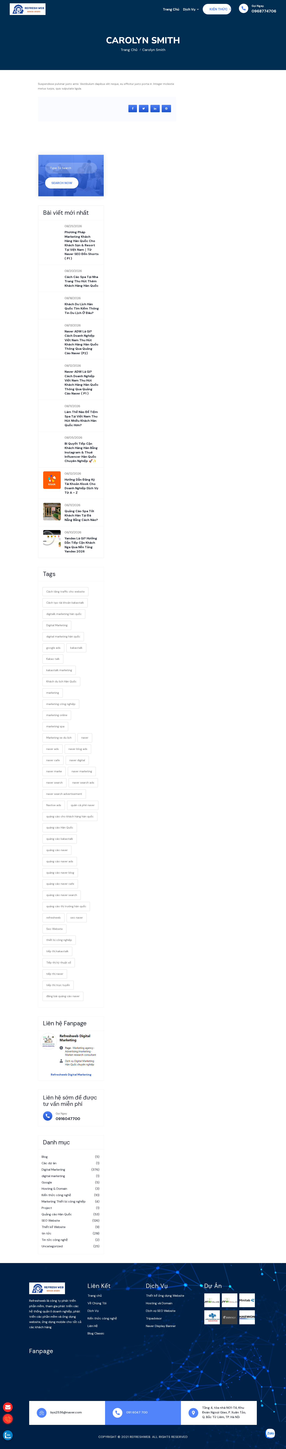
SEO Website (70, 1220)
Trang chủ (129, 49)
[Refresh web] (28, 9)
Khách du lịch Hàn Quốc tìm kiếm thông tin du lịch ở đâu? (82, 308)
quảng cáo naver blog (60, 872)
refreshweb (53, 917)
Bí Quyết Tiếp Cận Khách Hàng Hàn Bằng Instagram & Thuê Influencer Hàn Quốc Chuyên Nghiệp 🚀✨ (81, 452)
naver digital (77, 760)
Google (70, 1182)
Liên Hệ (93, 1326)
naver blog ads (77, 749)
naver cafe (53, 760)
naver (84, 737)
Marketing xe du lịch (59, 737)
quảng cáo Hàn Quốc (59, 827)
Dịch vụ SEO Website (160, 1311)
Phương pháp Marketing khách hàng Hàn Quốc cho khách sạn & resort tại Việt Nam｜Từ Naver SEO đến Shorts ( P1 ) (82, 245)
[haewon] (247, 1317)
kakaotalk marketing (59, 670)
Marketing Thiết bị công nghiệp (70, 1201)
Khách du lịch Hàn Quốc (61, 681)
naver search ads (83, 782)
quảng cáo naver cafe (60, 883)
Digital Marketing (57, 625)
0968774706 (264, 11)
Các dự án (70, 1163)
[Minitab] (247, 1300)
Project (70, 1208)
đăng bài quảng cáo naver (63, 996)
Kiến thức (219, 9)
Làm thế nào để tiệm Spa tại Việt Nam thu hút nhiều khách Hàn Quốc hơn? (81, 418)
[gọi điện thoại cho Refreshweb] (8, 1419)
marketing (52, 692)
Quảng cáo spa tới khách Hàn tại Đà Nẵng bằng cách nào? (81, 515)
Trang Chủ (171, 9)
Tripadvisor (154, 1318)
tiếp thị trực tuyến (58, 985)
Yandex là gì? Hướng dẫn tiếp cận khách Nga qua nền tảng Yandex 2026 (81, 544)
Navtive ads (53, 805)
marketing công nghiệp (60, 704)
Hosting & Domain (70, 1189)
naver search (54, 782)
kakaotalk (76, 648)
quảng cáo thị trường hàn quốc (66, 906)
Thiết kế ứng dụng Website (165, 1296)
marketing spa (55, 726)
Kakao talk (53, 659)
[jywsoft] (212, 1300)
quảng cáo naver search (61, 895)
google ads (53, 648)
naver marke (54, 771)
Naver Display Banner (161, 1326)
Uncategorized (70, 1246)
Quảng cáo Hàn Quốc (70, 1214)
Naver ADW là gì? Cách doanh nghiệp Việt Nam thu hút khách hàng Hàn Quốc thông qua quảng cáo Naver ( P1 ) (81, 382)
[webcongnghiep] (212, 1317)
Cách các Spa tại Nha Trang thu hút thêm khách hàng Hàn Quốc (81, 281)
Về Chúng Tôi (97, 1303)
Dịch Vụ (189, 9)
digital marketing (70, 1176)
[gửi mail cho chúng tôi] (8, 1407)
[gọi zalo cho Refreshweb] (8, 1435)
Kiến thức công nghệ (70, 1195)
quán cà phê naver (83, 805)
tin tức (70, 1233)
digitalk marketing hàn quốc (64, 614)
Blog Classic (96, 1333)
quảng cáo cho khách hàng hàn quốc (70, 816)
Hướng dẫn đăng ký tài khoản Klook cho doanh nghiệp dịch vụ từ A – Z (81, 486)
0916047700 (68, 1118)
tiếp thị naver (54, 974)
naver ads (52, 749)
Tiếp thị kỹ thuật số (58, 962)
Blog (70, 1157)
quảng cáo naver (57, 850)
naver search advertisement (64, 794)
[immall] (229, 1317)
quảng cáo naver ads (59, 861)
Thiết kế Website (70, 1227)
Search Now (61, 183)
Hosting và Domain (159, 1303)
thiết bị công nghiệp (59, 940)
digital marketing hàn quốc (63, 636)
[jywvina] (229, 1300)
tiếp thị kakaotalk (57, 951)
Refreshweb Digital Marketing (71, 1074)
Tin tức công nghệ (70, 1240)
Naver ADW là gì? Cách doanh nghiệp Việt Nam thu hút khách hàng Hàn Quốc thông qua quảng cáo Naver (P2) (81, 342)
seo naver (76, 917)
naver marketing (82, 771)
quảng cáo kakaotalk (59, 839)
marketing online (56, 715)
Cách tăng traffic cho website (65, 591)
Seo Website (54, 929)
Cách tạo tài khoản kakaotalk (65, 602)
